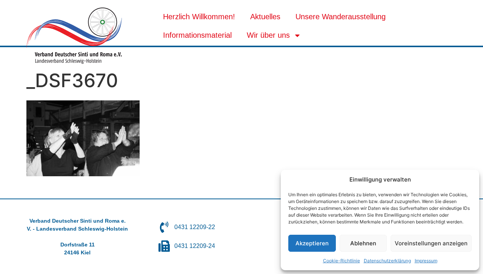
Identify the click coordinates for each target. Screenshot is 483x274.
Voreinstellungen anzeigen (431, 243)
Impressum (426, 260)
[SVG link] (74, 36)
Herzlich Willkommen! (199, 16)
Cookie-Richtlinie (341, 260)
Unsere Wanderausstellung (340, 16)
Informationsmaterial (197, 35)
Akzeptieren (312, 243)
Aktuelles (265, 16)
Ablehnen (363, 243)
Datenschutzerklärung (387, 260)
